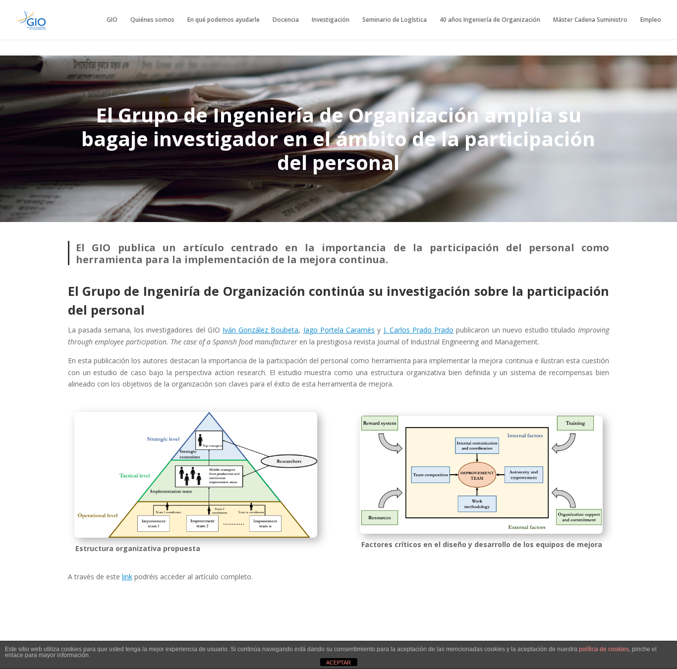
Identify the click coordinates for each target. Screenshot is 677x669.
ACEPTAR (338, 663)
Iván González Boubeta (260, 329)
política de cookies (604, 649)
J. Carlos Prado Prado (419, 329)
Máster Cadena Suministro (590, 20)
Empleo (650, 20)
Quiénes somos (152, 20)
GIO (112, 20)
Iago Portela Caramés (339, 329)
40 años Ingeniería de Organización (490, 20)
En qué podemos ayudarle (223, 20)
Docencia (286, 20)
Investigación (330, 20)
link (127, 576)
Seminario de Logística (394, 20)
